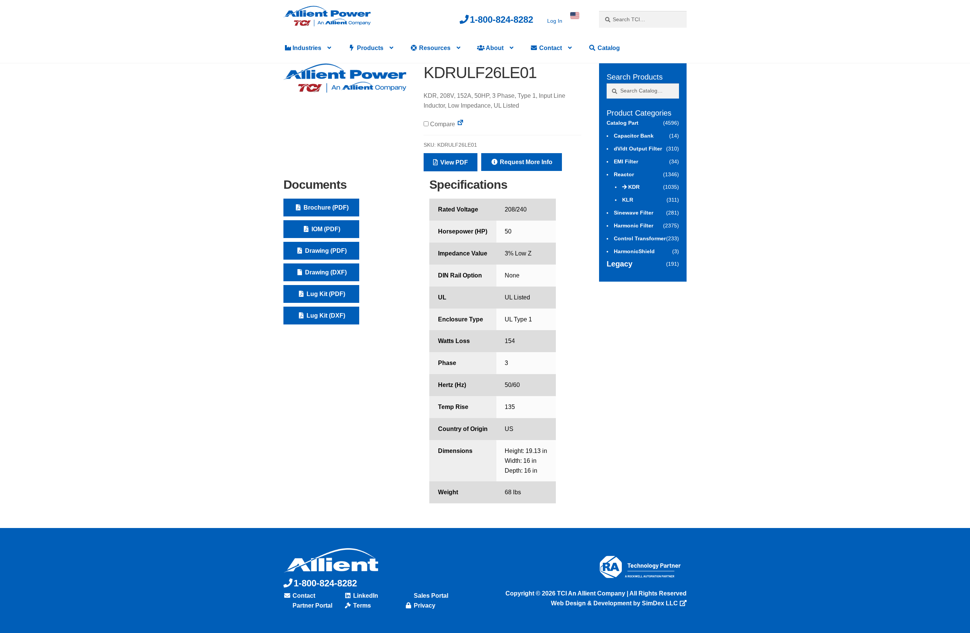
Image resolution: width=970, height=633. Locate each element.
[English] (574, 15)
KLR (627, 200)
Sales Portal (430, 595)
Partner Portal (311, 605)
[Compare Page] (460, 124)
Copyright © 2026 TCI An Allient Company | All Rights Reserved (596, 593)
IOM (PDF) (325, 229)
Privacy (423, 605)
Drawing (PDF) (325, 251)
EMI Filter (626, 161)
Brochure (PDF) (325, 207)
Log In (554, 21)
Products (369, 48)
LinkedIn (365, 595)
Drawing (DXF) (325, 272)
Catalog (608, 48)
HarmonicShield (634, 251)
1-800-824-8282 (501, 19)
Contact (550, 48)
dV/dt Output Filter (638, 149)
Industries (306, 48)
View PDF (453, 162)
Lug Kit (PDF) (325, 294)
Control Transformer (640, 238)
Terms (361, 605)
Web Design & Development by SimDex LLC (614, 603)
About (494, 48)
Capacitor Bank (634, 136)
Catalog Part (622, 123)
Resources (434, 48)
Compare (442, 124)
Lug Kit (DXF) (325, 315)
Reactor (624, 174)
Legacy (619, 264)
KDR (634, 187)
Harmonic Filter (633, 225)
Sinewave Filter (633, 213)
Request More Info (525, 162)
